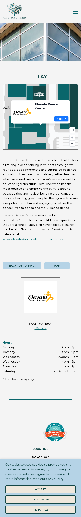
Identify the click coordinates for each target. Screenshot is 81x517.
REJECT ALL (41, 509)
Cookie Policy (54, 479)
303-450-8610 (40, 457)
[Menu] (75, 12)
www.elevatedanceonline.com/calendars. (33, 239)
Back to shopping (21, 265)
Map (57, 265)
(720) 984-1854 (40, 323)
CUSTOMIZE (40, 499)
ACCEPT (40, 489)
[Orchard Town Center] (14, 11)
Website (41, 328)
